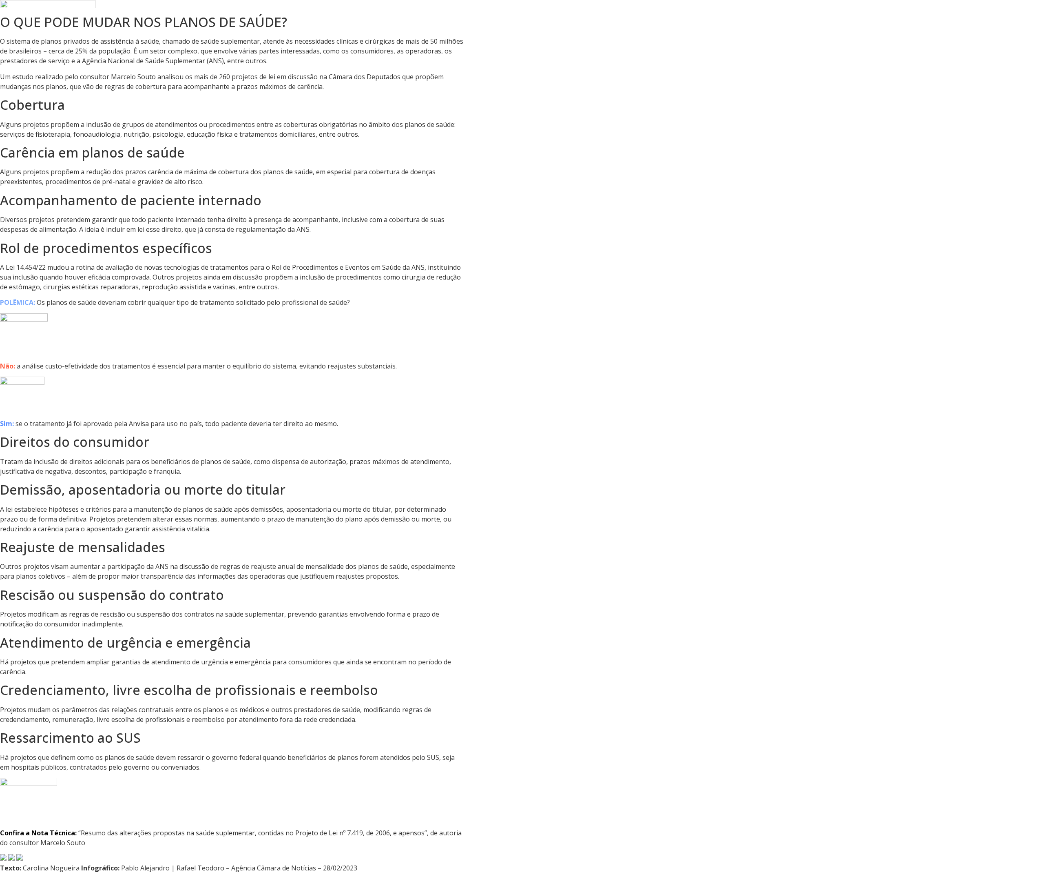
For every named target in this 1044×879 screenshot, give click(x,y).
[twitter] (19, 858)
